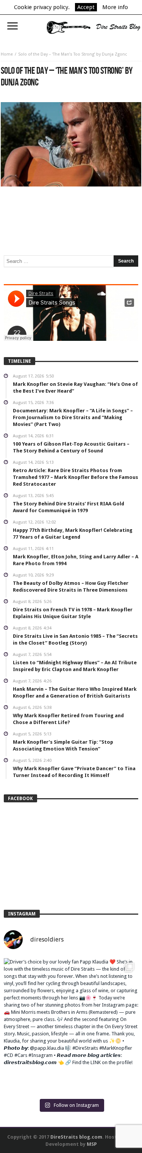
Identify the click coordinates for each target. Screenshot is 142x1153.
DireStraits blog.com (76, 1137)
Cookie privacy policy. (42, 7)
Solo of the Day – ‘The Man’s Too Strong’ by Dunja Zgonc (72, 54)
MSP (92, 1144)
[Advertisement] (71, 209)
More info (115, 7)
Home (7, 54)
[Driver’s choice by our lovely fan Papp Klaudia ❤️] (71, 1025)
